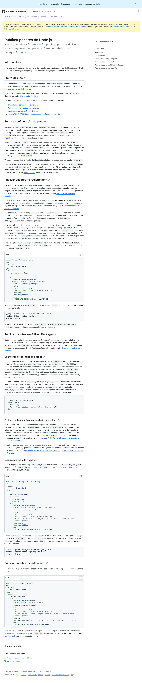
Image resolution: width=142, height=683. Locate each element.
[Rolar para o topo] (137, 678)
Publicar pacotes (33, 17)
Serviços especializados (60, 675)
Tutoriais (21, 17)
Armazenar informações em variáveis (23, 108)
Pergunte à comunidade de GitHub (19, 658)
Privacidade (32, 675)
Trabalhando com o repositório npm (23, 105)
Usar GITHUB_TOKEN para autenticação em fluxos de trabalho (34, 114)
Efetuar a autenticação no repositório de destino (30, 420)
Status (40, 675)
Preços (47, 675)
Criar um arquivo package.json (63, 135)
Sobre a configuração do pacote (25, 121)
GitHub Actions (10, 17)
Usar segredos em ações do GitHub (23, 111)
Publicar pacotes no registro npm (25, 179)
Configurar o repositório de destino (23, 356)
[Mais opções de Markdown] (116, 41)
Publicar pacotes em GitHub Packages (29, 334)
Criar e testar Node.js (28, 96)
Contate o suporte (13, 661)
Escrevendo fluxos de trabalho (17, 89)
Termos (23, 675)
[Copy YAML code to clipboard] (81, 254)
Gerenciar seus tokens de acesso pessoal (42, 450)
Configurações (10, 636)
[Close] (135, 3)
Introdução (11, 62)
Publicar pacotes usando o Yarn (24, 563)
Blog (72, 675)
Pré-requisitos (13, 78)
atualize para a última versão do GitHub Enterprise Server (65, 27)
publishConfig (29, 172)
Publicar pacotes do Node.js (51, 17)
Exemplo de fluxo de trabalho (20, 460)
